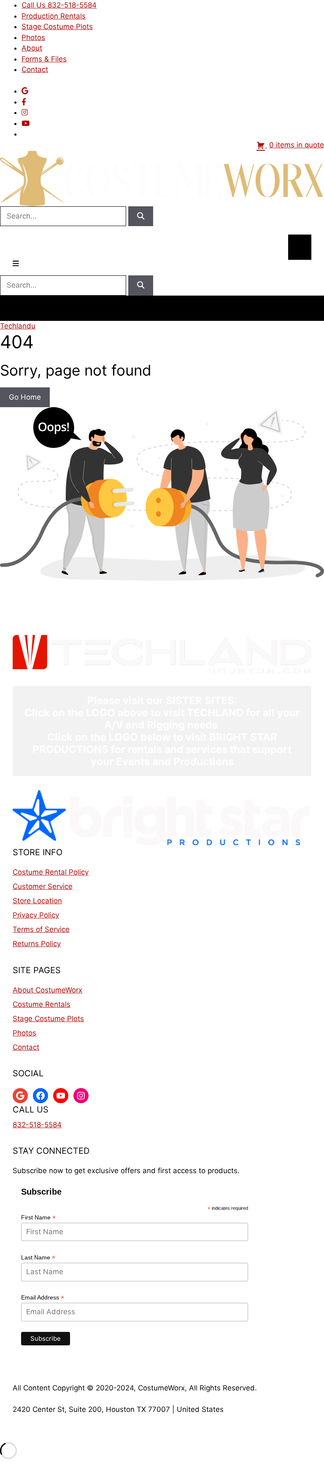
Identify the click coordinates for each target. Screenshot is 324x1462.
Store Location (37, 900)
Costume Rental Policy (51, 872)
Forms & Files (44, 59)
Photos (33, 37)
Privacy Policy (36, 915)
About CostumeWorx (47, 990)
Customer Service (43, 886)
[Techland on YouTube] (26, 123)
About (32, 48)
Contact (35, 69)
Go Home (25, 397)
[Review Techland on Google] (25, 91)
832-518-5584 (37, 1125)
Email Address (42, 1298)
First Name (38, 1218)
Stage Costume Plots (57, 26)
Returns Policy (37, 943)
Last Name (38, 1258)
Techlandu (17, 326)
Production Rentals (54, 16)
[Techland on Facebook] (24, 102)
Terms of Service (41, 929)
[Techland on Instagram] (25, 112)
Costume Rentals (41, 1004)
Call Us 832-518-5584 (59, 5)
